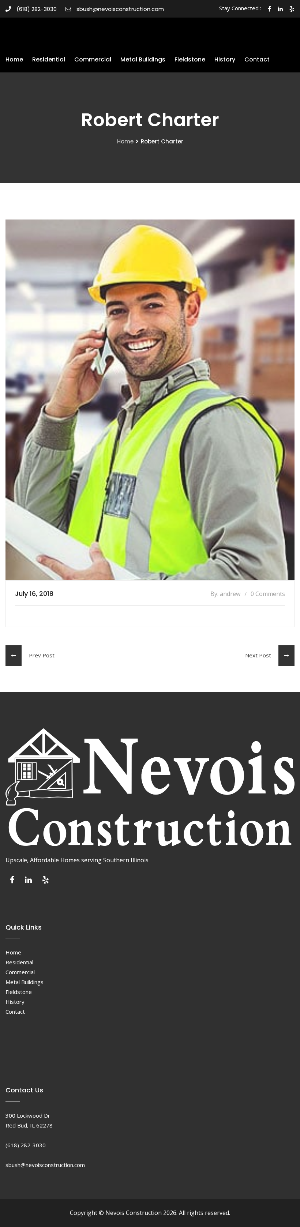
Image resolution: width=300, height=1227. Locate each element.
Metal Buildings (142, 59)
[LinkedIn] (28, 882)
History (224, 59)
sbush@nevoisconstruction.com (120, 9)
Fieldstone (190, 59)
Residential (48, 59)
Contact (257, 59)
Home (14, 59)
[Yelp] (45, 882)
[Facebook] (12, 882)
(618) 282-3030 (36, 9)
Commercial (92, 59)
